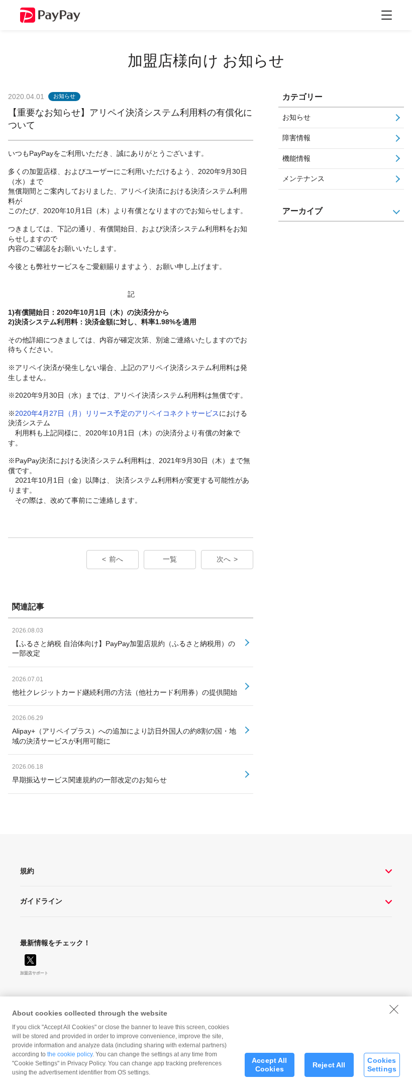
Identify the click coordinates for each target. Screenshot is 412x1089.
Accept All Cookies (269, 1064)
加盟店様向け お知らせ (206, 60)
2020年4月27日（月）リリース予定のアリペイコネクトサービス (117, 413)
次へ (224, 559)
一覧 (170, 559)
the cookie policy (69, 1054)
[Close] (394, 1009)
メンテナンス (303, 178)
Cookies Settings (381, 1064)
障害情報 (296, 138)
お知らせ (296, 117)
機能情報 (296, 158)
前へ (116, 559)
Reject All (329, 1065)
